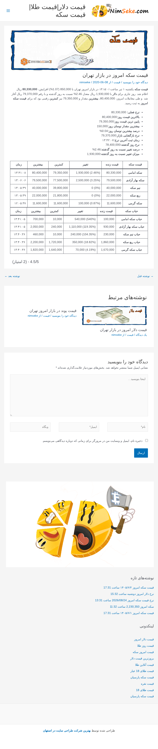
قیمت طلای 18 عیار (142, 671)
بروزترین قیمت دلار (142, 658)
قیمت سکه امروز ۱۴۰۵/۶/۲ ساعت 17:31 (128, 587)
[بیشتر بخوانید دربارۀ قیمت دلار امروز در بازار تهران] (114, 315)
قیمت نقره (147, 683)
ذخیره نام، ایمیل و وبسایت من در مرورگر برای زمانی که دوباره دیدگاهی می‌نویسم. (92, 440)
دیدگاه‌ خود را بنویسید (135, 82)
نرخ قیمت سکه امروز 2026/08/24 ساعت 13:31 (124, 600)
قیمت (117, 82)
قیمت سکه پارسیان (142, 677)
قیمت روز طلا (145, 645)
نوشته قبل (145, 276)
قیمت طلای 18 (145, 690)
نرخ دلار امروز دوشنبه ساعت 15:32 (132, 594)
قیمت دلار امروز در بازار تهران (123, 330)
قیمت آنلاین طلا (144, 664)
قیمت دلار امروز (144, 639)
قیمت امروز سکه (143, 652)
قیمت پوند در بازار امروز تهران (53, 310)
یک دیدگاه (141, 334)
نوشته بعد (12, 276)
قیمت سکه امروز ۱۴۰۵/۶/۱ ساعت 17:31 (128, 613)
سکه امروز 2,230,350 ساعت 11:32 (132, 606)
